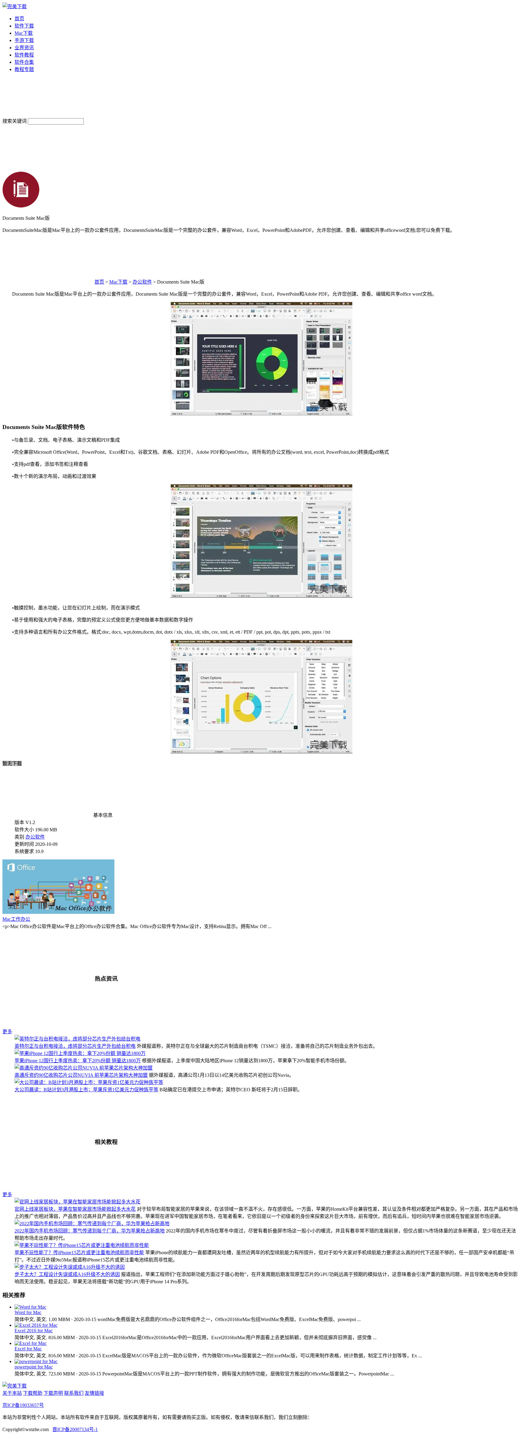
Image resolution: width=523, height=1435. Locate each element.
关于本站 (12, 1393)
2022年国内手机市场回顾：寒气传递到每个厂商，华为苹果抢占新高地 (90, 1230)
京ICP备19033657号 (23, 1405)
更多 (7, 1031)
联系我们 (74, 1393)
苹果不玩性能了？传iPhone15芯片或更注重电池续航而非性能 (79, 1252)
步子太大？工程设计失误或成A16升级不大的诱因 (67, 1274)
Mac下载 (24, 33)
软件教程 (24, 54)
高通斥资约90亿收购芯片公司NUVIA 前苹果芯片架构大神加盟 (81, 1075)
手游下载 (24, 40)
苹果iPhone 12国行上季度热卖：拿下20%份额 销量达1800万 (78, 1060)
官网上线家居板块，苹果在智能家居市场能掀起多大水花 (75, 1209)
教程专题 (24, 69)
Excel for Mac (28, 1348)
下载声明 (53, 1393)
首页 (19, 18)
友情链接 (94, 1393)
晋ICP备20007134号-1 (75, 1429)
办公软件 (142, 281)
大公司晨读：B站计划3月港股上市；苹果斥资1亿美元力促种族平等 (86, 1089)
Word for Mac (28, 1312)
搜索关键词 (14, 121)
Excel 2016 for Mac (34, 1330)
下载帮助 (32, 1393)
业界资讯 (24, 47)
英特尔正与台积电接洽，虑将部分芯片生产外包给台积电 (75, 1046)
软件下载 (24, 25)
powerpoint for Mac (34, 1366)
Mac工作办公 (16, 919)
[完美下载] (14, 6)
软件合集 (24, 62)
